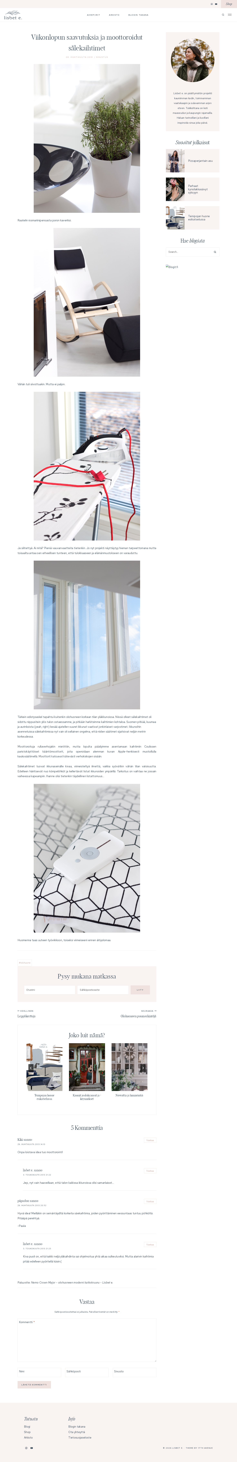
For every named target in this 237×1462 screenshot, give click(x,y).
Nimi (21, 1371)
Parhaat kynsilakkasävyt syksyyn (198, 189)
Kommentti (27, 1322)
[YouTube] (216, 4)
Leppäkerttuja (26, 1014)
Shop (229, 4)
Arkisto (114, 15)
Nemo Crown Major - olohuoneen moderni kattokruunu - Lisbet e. (72, 1282)
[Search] (214, 251)
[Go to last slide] (31, 1068)
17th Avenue (205, 1448)
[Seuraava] (143, 1068)
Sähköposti (74, 1371)
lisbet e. (28, 1170)
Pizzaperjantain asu (200, 161)
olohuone (24, 962)
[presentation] (44, 1067)
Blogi (27, 1426)
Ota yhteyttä (76, 1432)
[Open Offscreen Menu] (230, 14)
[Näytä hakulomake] (223, 15)
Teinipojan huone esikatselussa (199, 217)
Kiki (20, 1139)
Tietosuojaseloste (79, 1437)
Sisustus (102, 57)
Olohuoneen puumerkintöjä (138, 1014)
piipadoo (23, 1201)
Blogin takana (138, 15)
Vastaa (150, 1140)
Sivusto (119, 1371)
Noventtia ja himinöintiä (129, 1095)
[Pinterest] (212, 4)
